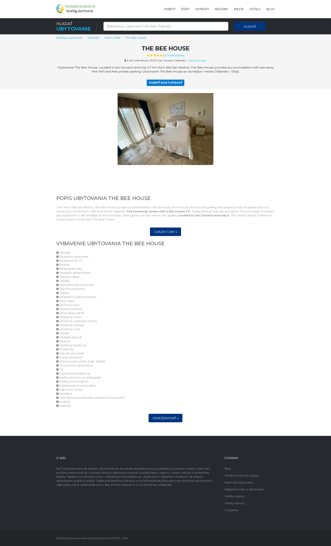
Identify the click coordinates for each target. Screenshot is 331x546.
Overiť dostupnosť (165, 82)
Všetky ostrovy (234, 503)
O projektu (231, 510)
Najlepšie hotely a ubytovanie (244, 489)
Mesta (239, 9)
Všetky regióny (234, 496)
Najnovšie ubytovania (238, 482)
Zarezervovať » (165, 418)
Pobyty (169, 9)
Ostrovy (202, 9)
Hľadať (250, 26)
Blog (270, 9)
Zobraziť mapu (197, 60)
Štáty (185, 9)
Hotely (255, 9)
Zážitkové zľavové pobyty (241, 475)
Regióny (221, 9)
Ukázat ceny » (165, 232)
